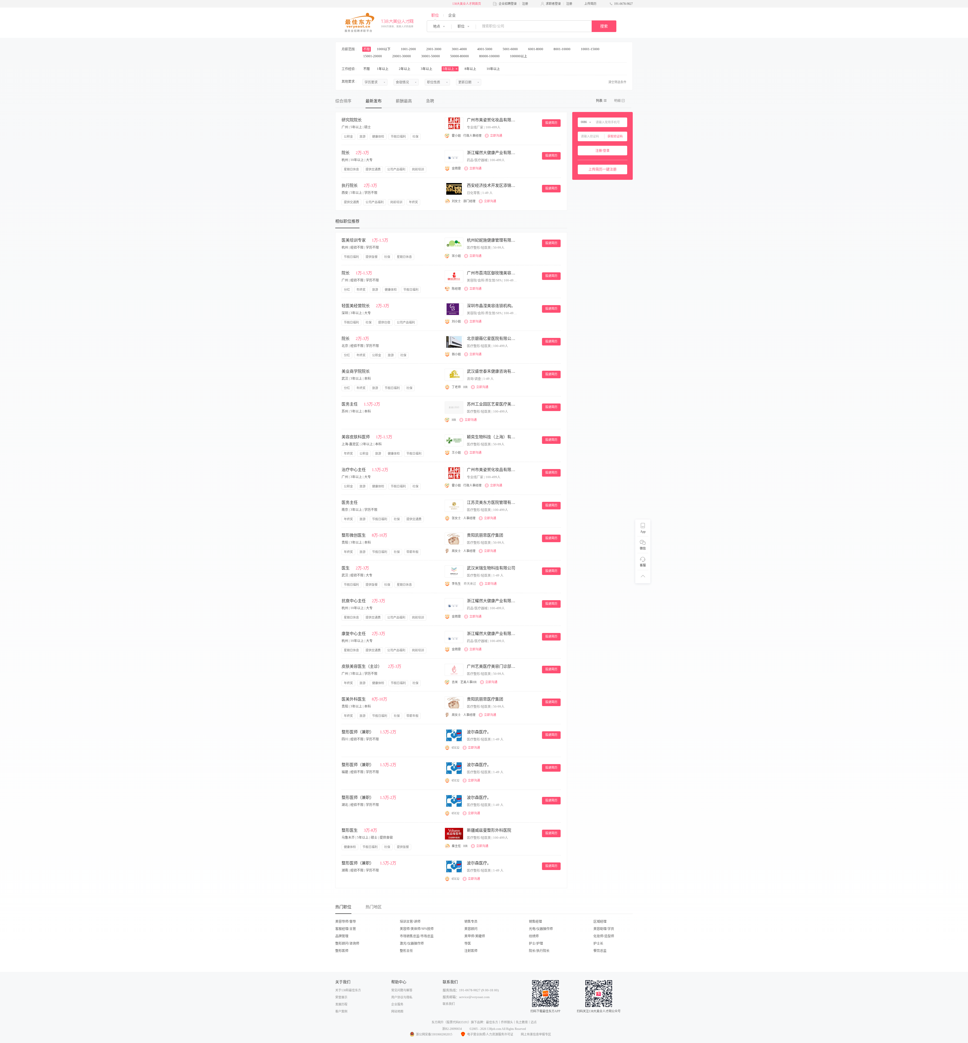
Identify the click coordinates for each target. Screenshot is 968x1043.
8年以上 (471, 69)
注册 (525, 4)
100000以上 (519, 56)
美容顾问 (470, 929)
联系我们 (449, 1004)
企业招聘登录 (508, 4)
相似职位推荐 (347, 221)
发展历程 (341, 1004)
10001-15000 (590, 49)
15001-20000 (373, 56)
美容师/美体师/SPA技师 (417, 929)
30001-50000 (431, 56)
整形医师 (341, 950)
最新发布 (374, 101)
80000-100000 (489, 56)
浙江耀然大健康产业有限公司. (492, 153)
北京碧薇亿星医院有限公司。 (492, 338)
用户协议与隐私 (401, 997)
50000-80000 (460, 56)
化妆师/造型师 (603, 936)
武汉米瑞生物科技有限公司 (491, 568)
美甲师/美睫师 (474, 936)
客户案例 (341, 1011)
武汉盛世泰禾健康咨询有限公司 (492, 371)
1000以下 (384, 49)
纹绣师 (534, 936)
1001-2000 (409, 49)
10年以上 (494, 69)
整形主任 (406, 950)
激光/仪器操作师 (412, 943)
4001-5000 (485, 49)
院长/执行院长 (539, 950)
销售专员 (470, 921)
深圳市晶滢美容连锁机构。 (491, 306)
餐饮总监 (600, 950)
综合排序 (343, 101)
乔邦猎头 (507, 1022)
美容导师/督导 (345, 921)
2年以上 (405, 69)
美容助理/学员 (603, 929)
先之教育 (522, 1022)
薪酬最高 (404, 101)
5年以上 (449, 69)
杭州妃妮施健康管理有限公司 (492, 240)
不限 (366, 49)
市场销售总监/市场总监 (417, 936)
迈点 (534, 1022)
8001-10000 (562, 49)
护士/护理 (536, 943)
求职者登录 (553, 4)
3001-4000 (460, 49)
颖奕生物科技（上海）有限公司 (492, 437)
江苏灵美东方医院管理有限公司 (492, 502)
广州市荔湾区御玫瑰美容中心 (492, 273)
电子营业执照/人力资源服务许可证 (490, 1034)
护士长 (598, 943)
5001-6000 (511, 49)
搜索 (604, 26)
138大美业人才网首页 (466, 4)
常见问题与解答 (401, 990)
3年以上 (427, 69)
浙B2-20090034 (452, 1029)
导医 (467, 943)
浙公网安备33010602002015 (434, 1034)
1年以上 (383, 69)
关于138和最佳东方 (348, 990)
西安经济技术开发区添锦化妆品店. (492, 185)
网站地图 (397, 1011)
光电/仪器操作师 (541, 929)
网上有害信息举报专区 (536, 1034)
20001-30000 (402, 56)
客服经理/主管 (345, 929)
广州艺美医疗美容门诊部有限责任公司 (492, 666)
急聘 (430, 101)
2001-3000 (434, 49)
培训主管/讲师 (410, 921)
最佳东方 (492, 1022)
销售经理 (535, 921)
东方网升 (438, 1022)
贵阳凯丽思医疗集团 (485, 535)
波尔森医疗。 (479, 732)
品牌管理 (341, 936)
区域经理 (600, 921)
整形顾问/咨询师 (347, 943)
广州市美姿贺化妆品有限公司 (492, 120)
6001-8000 (536, 49)
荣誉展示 (341, 997)
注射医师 (470, 950)
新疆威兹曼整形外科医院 (489, 830)
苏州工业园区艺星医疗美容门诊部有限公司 (492, 404)
